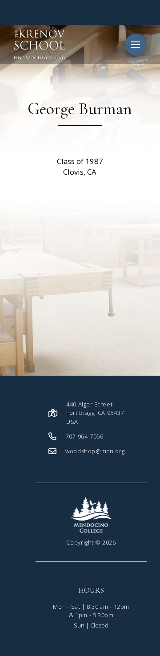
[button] (135, 44)
